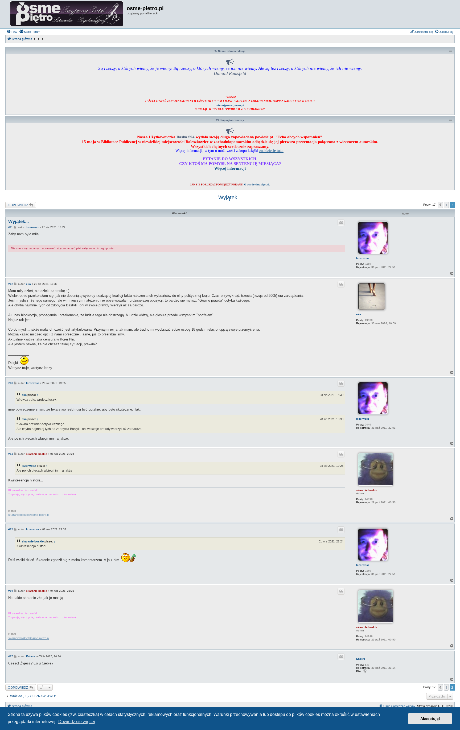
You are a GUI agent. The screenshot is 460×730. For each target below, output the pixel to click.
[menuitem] (12, 32)
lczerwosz (362, 258)
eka (358, 314)
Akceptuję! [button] (430, 718)
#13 (10, 383)
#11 (10, 227)
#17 (10, 656)
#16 (10, 590)
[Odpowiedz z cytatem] (341, 223)
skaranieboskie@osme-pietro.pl (28, 514)
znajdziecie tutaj (271, 150)
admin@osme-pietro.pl (230, 105)
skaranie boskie (366, 490)
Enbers (360, 658)
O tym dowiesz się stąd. (257, 184)
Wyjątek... (230, 197)
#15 (10, 529)
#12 (10, 283)
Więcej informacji (230, 168)
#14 (10, 453)
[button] (440, 205)
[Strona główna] (67, 14)
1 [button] (446, 204)
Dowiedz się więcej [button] (76, 721)
